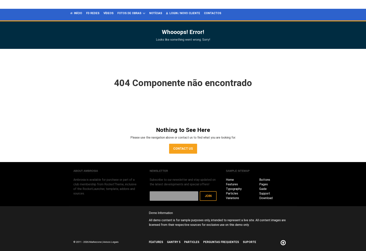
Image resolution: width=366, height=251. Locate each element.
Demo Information (161, 213)
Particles (236, 4)
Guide (263, 189)
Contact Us (183, 148)
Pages (263, 184)
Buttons (264, 180)
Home (230, 180)
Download (266, 198)
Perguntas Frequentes (263, 4)
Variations (232, 198)
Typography (234, 189)
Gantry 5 (219, 4)
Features (202, 4)
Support (264, 193)
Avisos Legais (111, 242)
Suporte (289, 4)
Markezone (95, 242)
